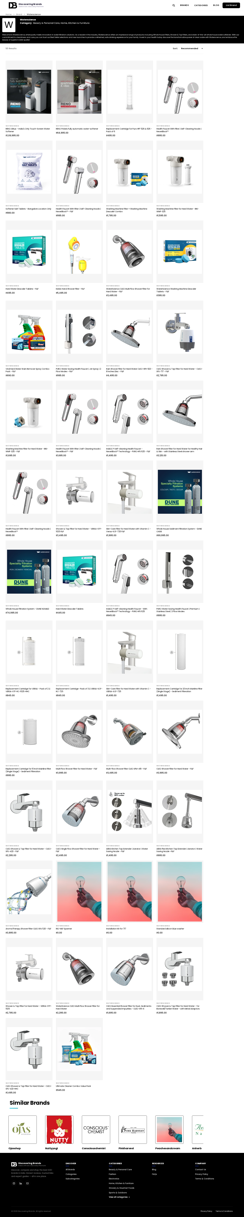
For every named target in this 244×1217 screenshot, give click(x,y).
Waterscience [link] (34, 14)
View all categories (118, 1197)
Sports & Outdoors (118, 1192)
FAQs (154, 1174)
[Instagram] (13, 1183)
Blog (216, 5)
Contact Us (200, 1169)
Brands (184, 5)
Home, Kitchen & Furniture (75, 23)
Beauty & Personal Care (46, 23)
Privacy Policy (201, 1174)
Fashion (112, 1174)
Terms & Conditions (204, 1178)
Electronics (114, 1178)
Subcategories (73, 1178)
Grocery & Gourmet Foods (121, 1188)
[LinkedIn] (20, 1183)
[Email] (27, 1183)
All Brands (70, 1169)
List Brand (231, 5)
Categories (201, 5)
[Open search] (174, 5)
